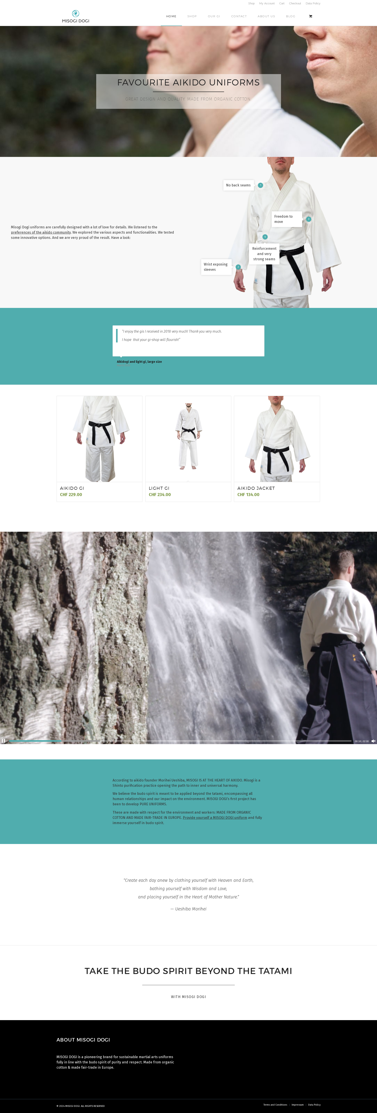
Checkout (295, 3)
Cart (281, 3)
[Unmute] (373, 741)
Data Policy (313, 3)
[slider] (180, 741)
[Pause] (3, 741)
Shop (251, 3)
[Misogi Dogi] (76, 16)
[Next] (260, 330)
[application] (188, 638)
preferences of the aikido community (41, 232)
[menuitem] (251, 3)
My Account (267, 3)
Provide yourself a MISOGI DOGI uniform (215, 818)
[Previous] (250, 330)
